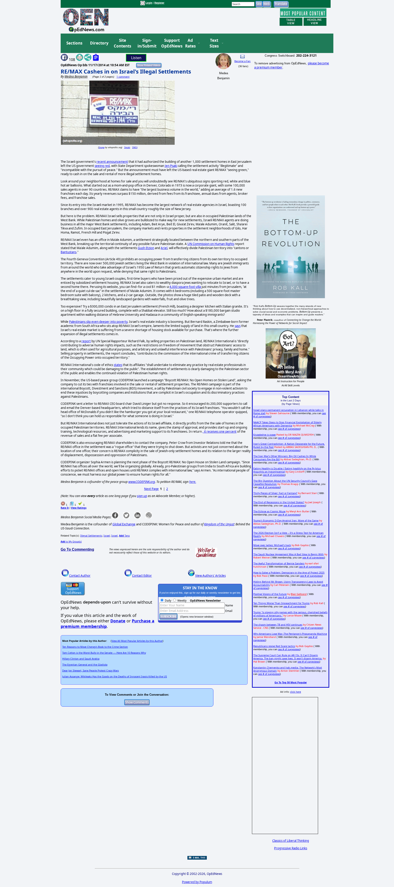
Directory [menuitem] (99, 43)
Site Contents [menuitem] (122, 43)
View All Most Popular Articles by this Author (137, 640)
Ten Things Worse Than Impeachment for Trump (281, 603)
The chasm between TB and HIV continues (277, 624)
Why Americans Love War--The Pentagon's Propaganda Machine (290, 633)
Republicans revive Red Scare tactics (274, 646)
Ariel (164, 248)
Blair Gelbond (299, 594)
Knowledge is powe (264, 434)
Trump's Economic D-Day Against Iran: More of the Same (286, 520)
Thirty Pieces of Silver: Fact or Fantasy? (275, 493)
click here (295, 691)
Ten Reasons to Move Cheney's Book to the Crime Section (95, 646)
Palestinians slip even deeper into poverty (98, 322)
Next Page (151, 489)
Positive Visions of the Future (270, 594)
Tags (124, 535)
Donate (117, 621)
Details (127, 147)
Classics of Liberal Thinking (290, 841)
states (118, 365)
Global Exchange (123, 524)
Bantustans (68, 252)
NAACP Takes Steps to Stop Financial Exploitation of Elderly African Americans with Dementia (287, 424)
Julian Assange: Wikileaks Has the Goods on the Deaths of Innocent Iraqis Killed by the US (114, 676)
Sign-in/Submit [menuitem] (146, 43)
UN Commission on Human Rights (210, 244)
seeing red (102, 166)
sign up (142, 496)
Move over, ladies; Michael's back (272, 545)
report (86, 341)
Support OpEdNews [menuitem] (170, 43)
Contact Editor (142, 576)
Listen (136, 57)
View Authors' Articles (210, 576)
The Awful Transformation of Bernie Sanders (278, 563)
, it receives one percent (219, 431)
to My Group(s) (71, 541)
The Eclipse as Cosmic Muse (269, 511)
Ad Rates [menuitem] (190, 43)
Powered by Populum (197, 882)
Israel (107, 535)
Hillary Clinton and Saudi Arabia (80, 658)
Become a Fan (242, 61)
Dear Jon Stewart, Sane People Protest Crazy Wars (90, 670)
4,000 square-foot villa (185, 287)
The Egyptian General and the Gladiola (84, 664)
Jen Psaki (171, 166)
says (238, 326)
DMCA (134, 147)
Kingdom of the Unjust (219, 524)
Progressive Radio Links (290, 848)
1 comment (123, 76)
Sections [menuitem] (74, 43)
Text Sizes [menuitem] (214, 43)
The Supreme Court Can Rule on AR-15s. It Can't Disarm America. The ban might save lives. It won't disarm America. (287, 657)
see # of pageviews (289, 428)
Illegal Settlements (91, 535)
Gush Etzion (146, 248)
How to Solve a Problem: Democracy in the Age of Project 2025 (288, 572)
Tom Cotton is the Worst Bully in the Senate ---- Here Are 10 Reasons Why (104, 652)
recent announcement (112, 162)
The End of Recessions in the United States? (278, 502)
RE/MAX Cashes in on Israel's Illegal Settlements (126, 71)
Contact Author (80, 576)
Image (101, 147)
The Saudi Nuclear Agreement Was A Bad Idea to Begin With (288, 554)
